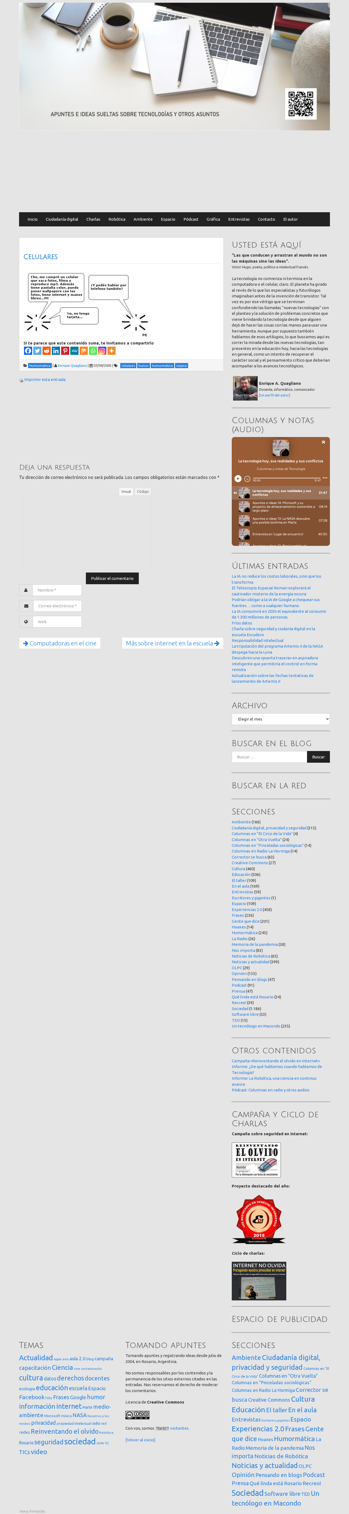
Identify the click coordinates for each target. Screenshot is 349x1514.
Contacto (266, 219)
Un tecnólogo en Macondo (256, 1026)
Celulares (40, 257)
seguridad (49, 1441)
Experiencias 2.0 (247, 909)
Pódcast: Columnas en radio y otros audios (270, 1090)
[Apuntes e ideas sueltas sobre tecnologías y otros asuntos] (174, 66)
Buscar (318, 757)
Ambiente (143, 219)
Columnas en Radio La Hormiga (261, 851)
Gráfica (213, 219)
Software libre (245, 1014)
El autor (290, 219)
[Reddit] (47, 351)
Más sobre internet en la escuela (170, 643)
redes (24, 1432)
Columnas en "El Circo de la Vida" (262, 833)
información (37, 1406)
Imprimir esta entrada (44, 379)
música (66, 1416)
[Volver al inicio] (140, 1440)
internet (69, 1406)
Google (78, 1397)
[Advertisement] (174, 171)
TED (236, 1020)
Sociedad (240, 1008)
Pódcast (190, 219)
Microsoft (52, 1416)
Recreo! (239, 1002)
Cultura (238, 868)
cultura (31, 1377)
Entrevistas (239, 219)
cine (77, 1368)
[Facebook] (28, 351)
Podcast (239, 985)
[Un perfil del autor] (274, 395)
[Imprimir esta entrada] (21, 379)
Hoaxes (239, 927)
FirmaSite (37, 1511)
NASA (80, 1415)
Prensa (238, 991)
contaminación (91, 1368)
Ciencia (62, 1367)
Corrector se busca (249, 857)
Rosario (26, 1442)
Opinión (239, 973)
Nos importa (243, 950)
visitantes (179, 1428)
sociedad (80, 1441)
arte (65, 1359)
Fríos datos (242, 623)
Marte (87, 1407)
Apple (58, 1359)
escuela (78, 1388)
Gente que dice (246, 921)
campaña (104, 1358)
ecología (27, 1388)
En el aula (240, 886)
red (104, 1423)
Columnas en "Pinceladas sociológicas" (268, 845)
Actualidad (36, 1358)
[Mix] (84, 351)
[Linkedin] (56, 351)
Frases (238, 915)
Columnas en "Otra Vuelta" (257, 839)
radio (96, 1423)
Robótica (117, 219)
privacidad (43, 1423)
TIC (107, 1443)
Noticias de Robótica (251, 956)
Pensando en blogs (249, 979)
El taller (239, 880)
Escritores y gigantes (251, 898)
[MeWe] (74, 351)
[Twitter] (37, 351)
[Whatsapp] (93, 351)
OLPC (237, 967)
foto (48, 1398)
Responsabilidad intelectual (258, 640)
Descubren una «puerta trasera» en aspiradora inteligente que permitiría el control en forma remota (275, 664)
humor (96, 1397)
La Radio (240, 938)
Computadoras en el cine (62, 643)
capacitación (35, 1368)
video (39, 1451)
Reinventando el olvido (64, 1431)
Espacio (168, 219)
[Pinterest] (65, 351)
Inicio (33, 219)
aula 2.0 (78, 1358)
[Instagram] (102, 351)
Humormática (245, 932)
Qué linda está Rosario (252, 997)
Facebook (31, 1397)
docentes (97, 1378)
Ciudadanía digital (62, 219)
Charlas (93, 219)
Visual (126, 491)
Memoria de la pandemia (255, 944)
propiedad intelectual (74, 1423)
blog (90, 1359)
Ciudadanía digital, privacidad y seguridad (269, 828)
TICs (24, 1452)
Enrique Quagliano (72, 365)
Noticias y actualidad (250, 961)
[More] (111, 351)
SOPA (100, 1443)
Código (143, 491)
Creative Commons (250, 862)
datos (50, 1378)
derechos (70, 1377)
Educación (241, 874)
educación (52, 1388)
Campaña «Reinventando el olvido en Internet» (276, 1060)
